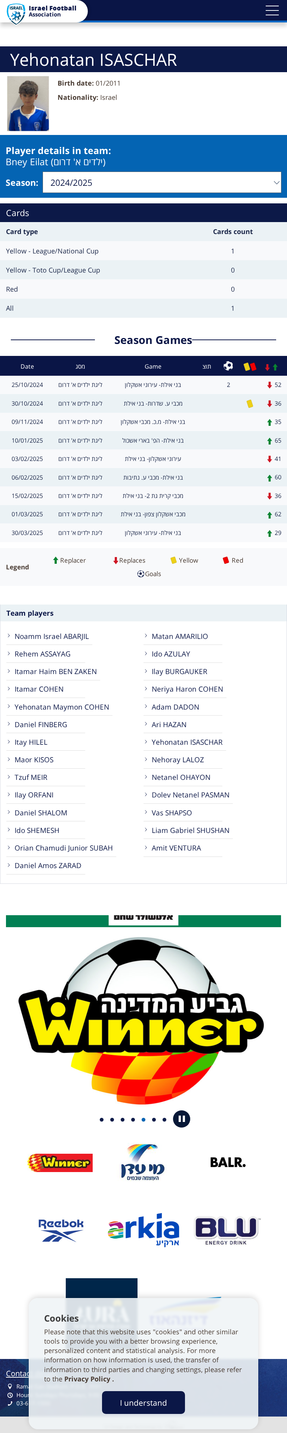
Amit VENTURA (176, 848)
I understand (143, 1402)
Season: (22, 182)
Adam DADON (175, 707)
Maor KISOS (34, 759)
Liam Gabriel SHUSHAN (190, 830)
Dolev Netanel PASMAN (190, 795)
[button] (272, 10)
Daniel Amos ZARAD (48, 865)
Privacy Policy (88, 1378)
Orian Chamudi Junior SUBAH (64, 848)
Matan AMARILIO (180, 636)
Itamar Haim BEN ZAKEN (56, 671)
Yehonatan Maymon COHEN (62, 707)
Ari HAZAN (169, 724)
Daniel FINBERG (41, 724)
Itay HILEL (31, 742)
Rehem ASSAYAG (43, 654)
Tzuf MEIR (31, 777)
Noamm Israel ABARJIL (52, 636)
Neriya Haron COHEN (187, 689)
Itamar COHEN (39, 689)
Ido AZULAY (171, 654)
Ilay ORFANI (34, 795)
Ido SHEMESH (37, 830)
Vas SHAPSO (172, 813)
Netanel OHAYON (181, 777)
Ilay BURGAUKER (179, 671)
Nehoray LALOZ (178, 759)
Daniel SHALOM (41, 813)
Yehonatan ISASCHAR (187, 742)
